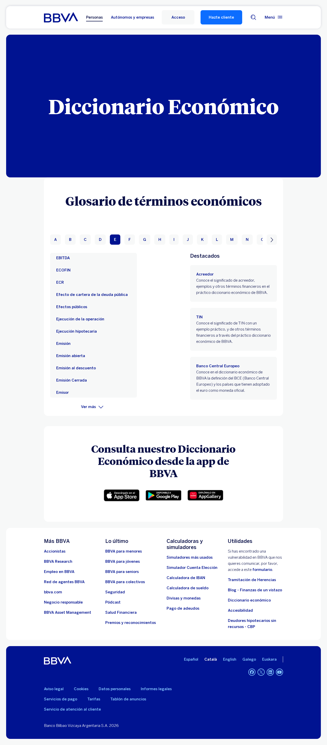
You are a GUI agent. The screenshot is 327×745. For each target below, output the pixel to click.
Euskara (269, 659)
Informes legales (156, 689)
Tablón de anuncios (128, 699)
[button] (178, 17)
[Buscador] (253, 17)
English (229, 659)
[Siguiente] (272, 239)
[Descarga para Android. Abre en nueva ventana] (163, 495)
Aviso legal (54, 689)
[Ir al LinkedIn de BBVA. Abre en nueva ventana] (270, 672)
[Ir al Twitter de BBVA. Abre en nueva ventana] (261, 672)
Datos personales (115, 689)
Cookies (81, 689)
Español (191, 659)
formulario (262, 569)
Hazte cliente (221, 17)
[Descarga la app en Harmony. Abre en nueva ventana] (205, 495)
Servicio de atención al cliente (72, 709)
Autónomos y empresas (132, 17)
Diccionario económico (249, 600)
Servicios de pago (60, 699)
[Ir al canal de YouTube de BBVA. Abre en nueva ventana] (279, 672)
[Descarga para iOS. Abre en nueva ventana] (121, 495)
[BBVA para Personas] (61, 17)
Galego (249, 659)
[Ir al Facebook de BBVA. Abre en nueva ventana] (251, 672)
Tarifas (93, 699)
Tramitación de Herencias (252, 580)
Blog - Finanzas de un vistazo (255, 590)
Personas (94, 17)
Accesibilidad (240, 610)
